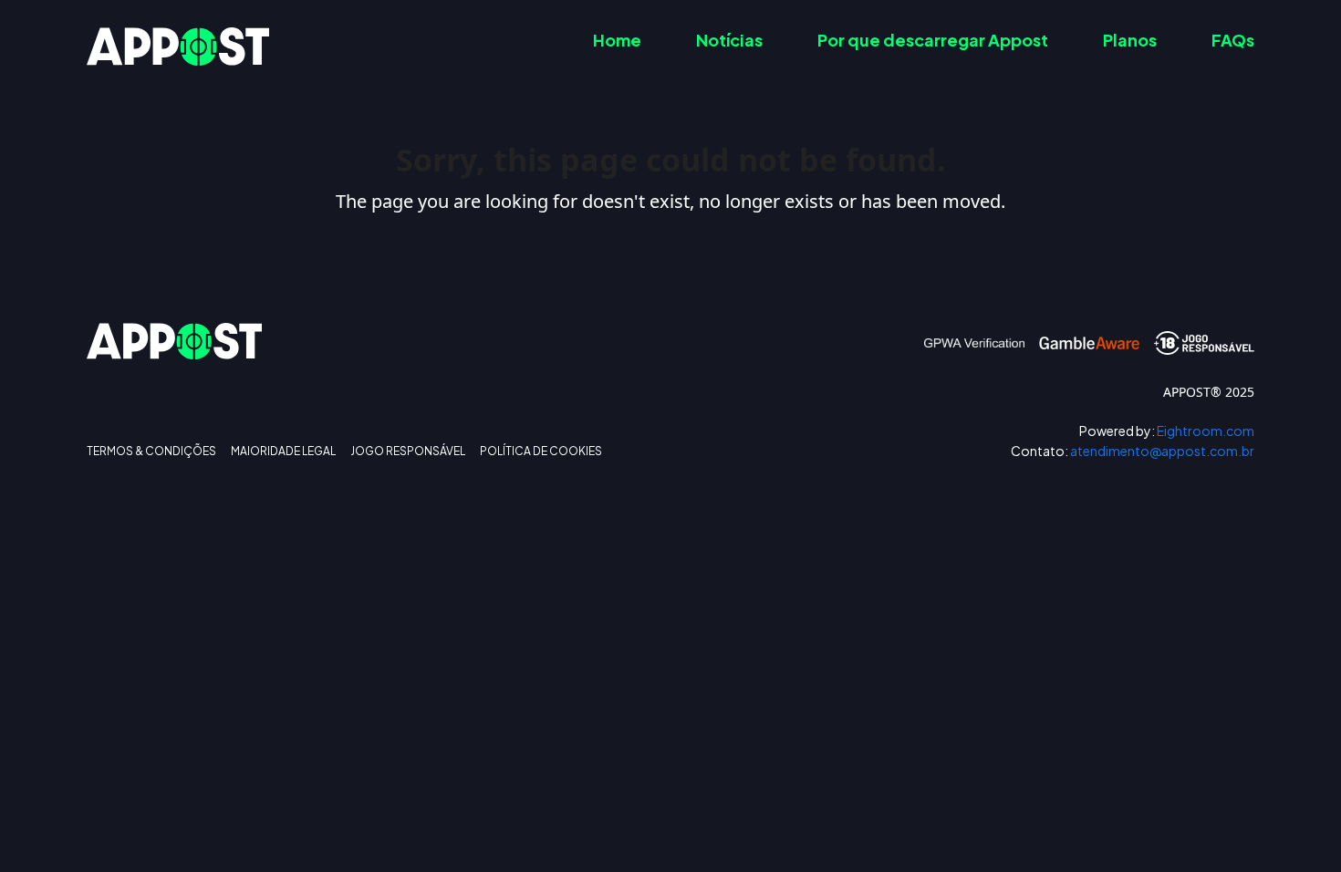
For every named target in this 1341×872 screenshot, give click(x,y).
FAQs (1232, 39)
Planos (1130, 39)
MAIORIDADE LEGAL (283, 451)
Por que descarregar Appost (932, 39)
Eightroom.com (1166, 431)
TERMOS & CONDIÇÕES (151, 451)
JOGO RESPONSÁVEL (407, 451)
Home (617, 39)
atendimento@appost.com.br (1132, 451)
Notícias (729, 39)
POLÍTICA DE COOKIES (541, 451)
